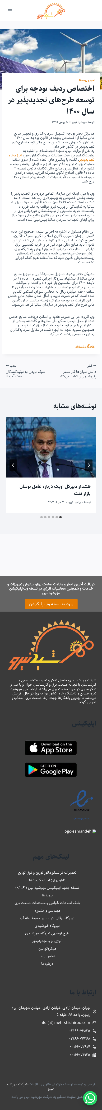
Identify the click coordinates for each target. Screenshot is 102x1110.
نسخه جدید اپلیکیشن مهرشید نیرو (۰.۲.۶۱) (47, 888)
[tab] (60, 517)
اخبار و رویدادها (86, 80)
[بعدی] (13, 465)
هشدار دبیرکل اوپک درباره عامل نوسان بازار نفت (55, 490)
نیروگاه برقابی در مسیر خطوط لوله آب (47, 918)
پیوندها (47, 895)
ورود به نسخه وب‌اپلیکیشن (51, 604)
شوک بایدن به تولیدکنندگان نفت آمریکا (25, 371)
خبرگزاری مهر (84, 346)
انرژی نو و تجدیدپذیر (47, 941)
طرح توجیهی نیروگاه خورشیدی (47, 933)
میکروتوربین (47, 948)
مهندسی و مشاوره (47, 910)
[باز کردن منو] (10, 10)
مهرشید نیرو (79, 122)
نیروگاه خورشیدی (47, 926)
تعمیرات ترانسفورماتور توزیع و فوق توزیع (47, 873)
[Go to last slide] (89, 465)
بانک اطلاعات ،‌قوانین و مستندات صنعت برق (47, 903)
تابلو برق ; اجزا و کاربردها (47, 880)
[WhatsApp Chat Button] (90, 1098)
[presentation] (51, 447)
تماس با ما (47, 956)
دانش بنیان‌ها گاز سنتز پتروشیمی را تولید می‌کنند (77, 371)
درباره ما (47, 964)
